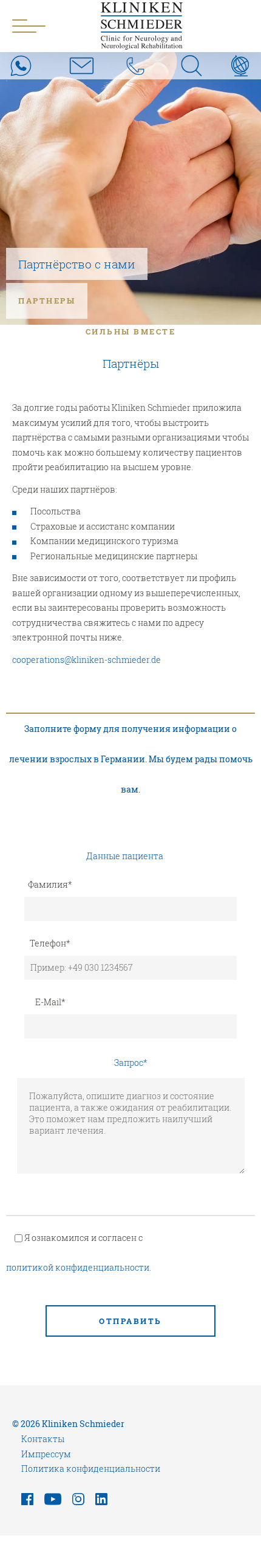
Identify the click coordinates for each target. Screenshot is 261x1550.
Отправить (130, 1321)
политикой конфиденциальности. (78, 1267)
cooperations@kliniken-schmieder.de (86, 659)
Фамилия (50, 884)
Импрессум (46, 1454)
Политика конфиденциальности (90, 1468)
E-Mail (50, 1002)
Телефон (50, 943)
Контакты (42, 1439)
